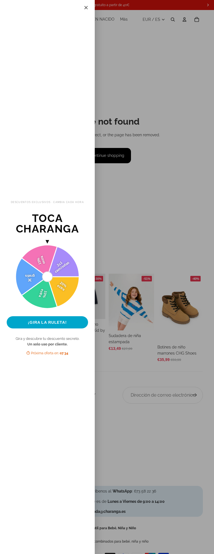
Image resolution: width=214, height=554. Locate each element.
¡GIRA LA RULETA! (47, 322)
